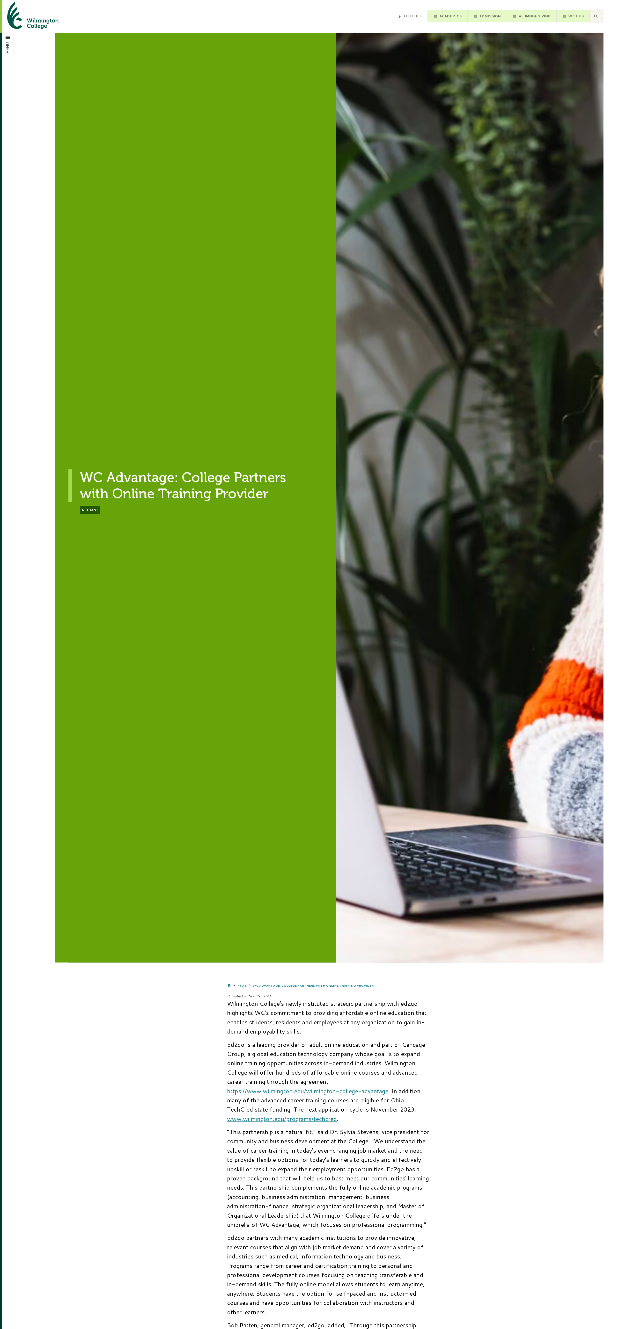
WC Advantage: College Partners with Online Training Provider (313, 986)
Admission (490, 16)
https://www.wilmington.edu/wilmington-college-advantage (307, 1091)
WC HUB (576, 16)
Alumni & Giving (535, 16)
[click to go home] (27, 16)
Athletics (412, 16)
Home (229, 985)
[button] (597, 16)
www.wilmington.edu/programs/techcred (282, 1119)
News (242, 986)
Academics (450, 16)
